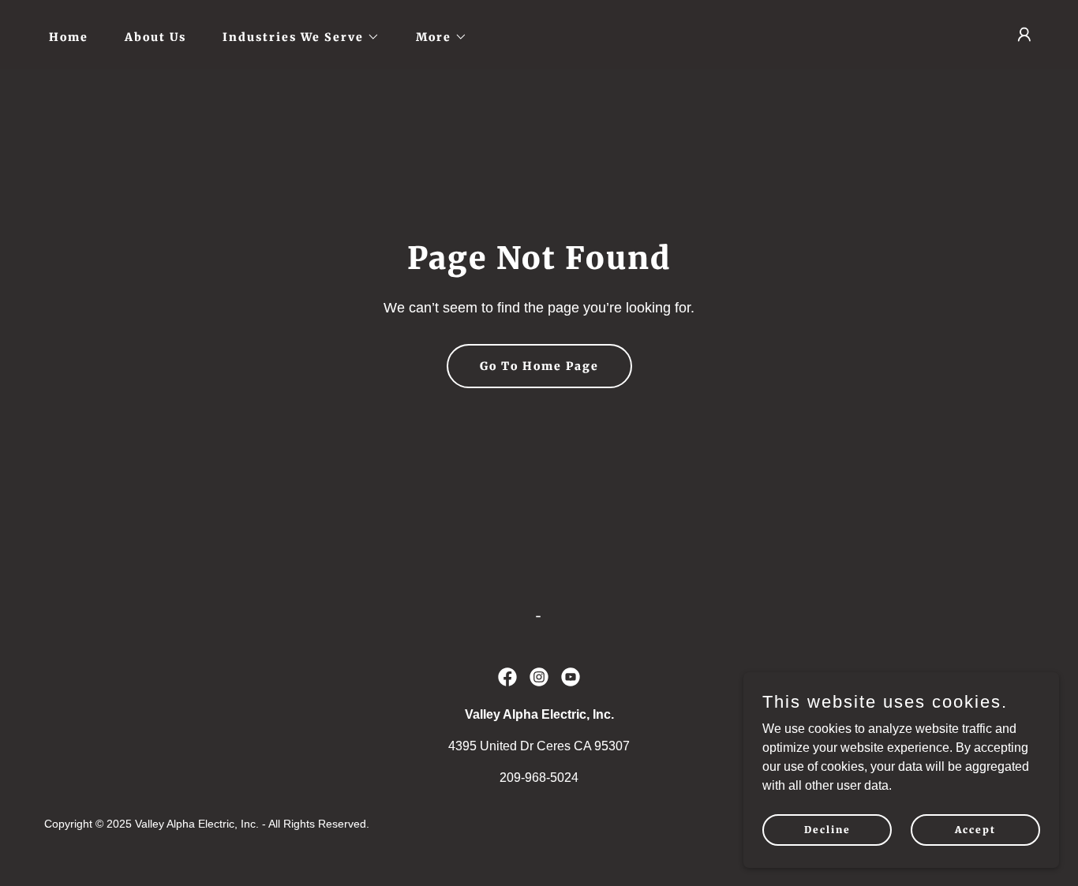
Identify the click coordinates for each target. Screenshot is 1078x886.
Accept (975, 830)
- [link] (539, 616)
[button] (295, 37)
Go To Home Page (539, 366)
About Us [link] (155, 37)
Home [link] (68, 37)
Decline (827, 830)
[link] (507, 677)
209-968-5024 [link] (539, 777)
